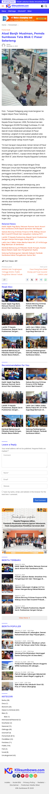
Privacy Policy (29, 782)
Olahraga (5, 729)
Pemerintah (6, 30)
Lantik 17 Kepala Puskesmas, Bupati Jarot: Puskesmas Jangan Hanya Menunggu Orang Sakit (24, 238)
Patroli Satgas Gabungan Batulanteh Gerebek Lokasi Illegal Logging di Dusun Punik (30, 675)
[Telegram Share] (41, 279)
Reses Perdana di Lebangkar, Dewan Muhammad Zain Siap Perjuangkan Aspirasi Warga (30, 633)
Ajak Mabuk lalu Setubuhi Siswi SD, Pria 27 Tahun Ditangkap (29, 685)
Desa (4, 703)
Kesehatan (6, 723)
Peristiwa (5, 742)
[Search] (46, 6)
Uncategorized (7, 755)
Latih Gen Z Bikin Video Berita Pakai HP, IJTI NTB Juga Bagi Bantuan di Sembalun (24, 243)
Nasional (5, 726)
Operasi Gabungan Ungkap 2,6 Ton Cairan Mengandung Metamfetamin (30, 588)
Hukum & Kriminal (8, 710)
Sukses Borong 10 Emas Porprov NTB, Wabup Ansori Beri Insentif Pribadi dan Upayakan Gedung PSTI (24, 233)
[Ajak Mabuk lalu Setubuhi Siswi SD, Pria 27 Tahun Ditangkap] (7, 686)
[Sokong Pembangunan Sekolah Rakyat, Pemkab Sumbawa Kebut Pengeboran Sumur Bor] (36, 342)
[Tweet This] (32, 279)
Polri (3, 749)
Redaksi (41, 782)
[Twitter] (18, 776)
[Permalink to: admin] (3, 45)
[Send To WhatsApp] (45, 279)
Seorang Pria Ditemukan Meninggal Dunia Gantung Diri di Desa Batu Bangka (30, 654)
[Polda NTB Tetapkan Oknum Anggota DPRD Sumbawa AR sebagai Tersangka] (7, 665)
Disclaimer (14, 785)
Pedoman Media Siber (30, 785)
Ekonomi (5, 707)
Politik (4, 746)
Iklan (3, 713)
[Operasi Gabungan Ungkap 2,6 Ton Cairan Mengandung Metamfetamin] (7, 588)
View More (23, 618)
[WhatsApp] (31, 776)
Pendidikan (6, 739)
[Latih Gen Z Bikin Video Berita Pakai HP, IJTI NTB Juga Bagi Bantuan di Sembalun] (36, 319)
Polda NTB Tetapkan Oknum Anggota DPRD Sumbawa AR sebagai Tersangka (31, 665)
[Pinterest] (22, 776)
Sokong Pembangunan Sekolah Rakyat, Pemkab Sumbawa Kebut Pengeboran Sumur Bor (22, 254)
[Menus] (3, 6)
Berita (4, 700)
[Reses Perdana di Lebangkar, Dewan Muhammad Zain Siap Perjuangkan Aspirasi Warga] (7, 634)
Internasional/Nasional (10, 720)
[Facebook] (14, 776)
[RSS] (35, 776)
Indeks (7, 782)
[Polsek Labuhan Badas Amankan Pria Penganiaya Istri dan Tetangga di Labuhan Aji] (7, 578)
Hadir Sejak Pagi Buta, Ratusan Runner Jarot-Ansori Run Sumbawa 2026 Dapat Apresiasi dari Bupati (23, 228)
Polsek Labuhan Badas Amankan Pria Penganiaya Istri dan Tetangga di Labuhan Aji (30, 578)
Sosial (4, 752)
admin (8, 44)
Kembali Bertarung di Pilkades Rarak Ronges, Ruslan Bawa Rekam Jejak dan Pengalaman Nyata (24, 249)
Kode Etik (17, 782)
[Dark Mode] (42, 6)
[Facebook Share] (27, 279)
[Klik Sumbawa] (17, 6)
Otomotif (5, 733)
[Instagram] (27, 776)
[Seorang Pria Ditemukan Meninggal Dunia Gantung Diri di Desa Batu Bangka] (7, 655)
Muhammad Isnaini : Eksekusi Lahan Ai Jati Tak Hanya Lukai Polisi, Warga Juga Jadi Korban (30, 644)
